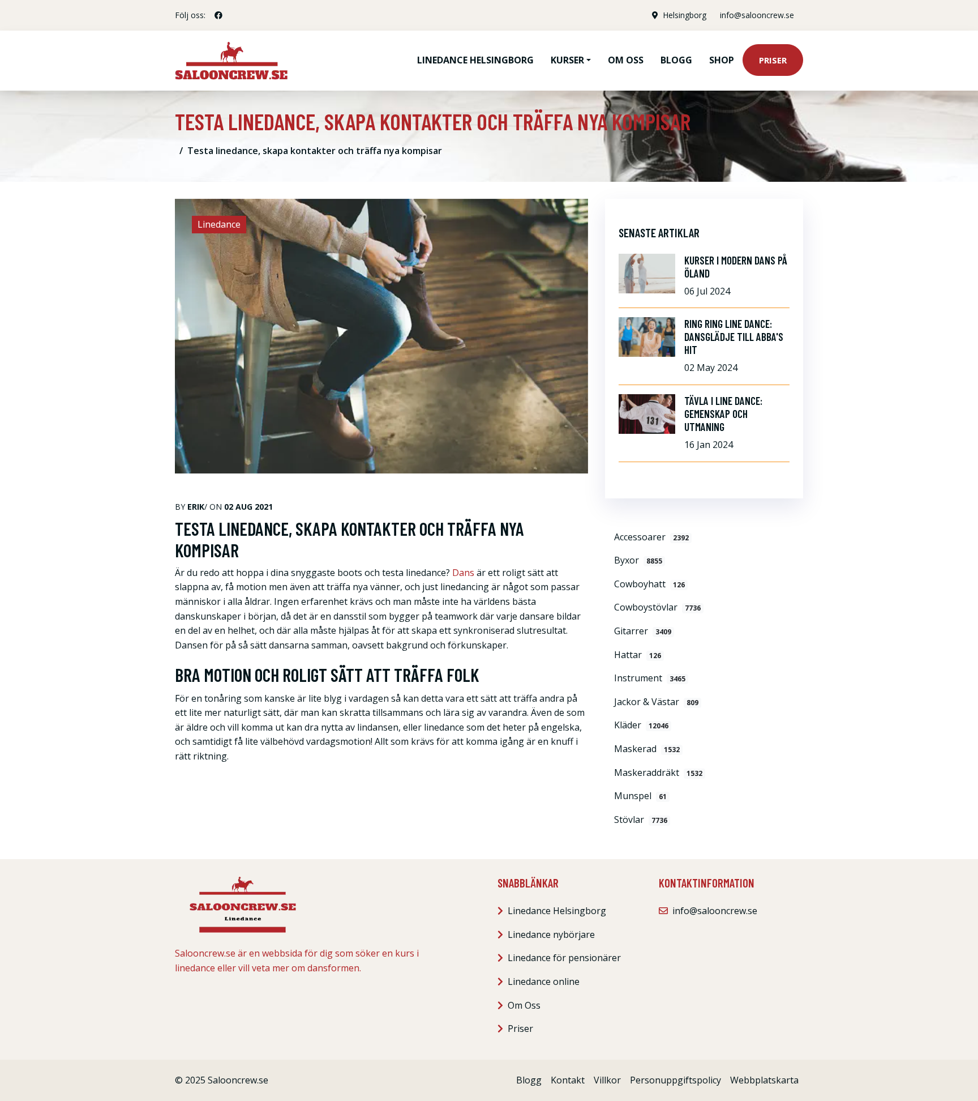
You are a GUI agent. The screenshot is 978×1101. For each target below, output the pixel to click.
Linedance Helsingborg (475, 60)
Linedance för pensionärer (564, 957)
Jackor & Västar (656, 701)
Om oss (626, 60)
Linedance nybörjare (551, 934)
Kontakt (568, 1080)
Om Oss (524, 1005)
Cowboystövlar (657, 607)
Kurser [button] (567, 60)
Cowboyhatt (649, 584)
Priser (773, 60)
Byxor (638, 560)
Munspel (640, 796)
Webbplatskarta (764, 1080)
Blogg (676, 60)
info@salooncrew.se (757, 15)
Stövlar (640, 819)
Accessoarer (651, 537)
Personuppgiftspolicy (675, 1080)
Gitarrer (642, 631)
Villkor (607, 1080)
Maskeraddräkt (658, 772)
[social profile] (218, 15)
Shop (721, 60)
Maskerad (647, 748)
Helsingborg (684, 15)
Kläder (641, 725)
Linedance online (544, 981)
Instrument (649, 678)
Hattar (637, 654)
